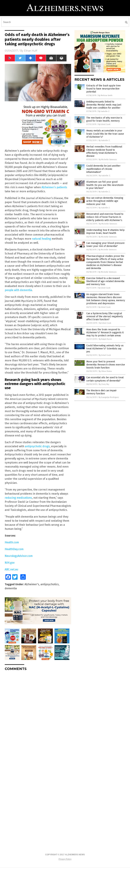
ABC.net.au (11, 569)
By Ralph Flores (105, 339)
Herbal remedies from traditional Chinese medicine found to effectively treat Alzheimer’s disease (104, 151)
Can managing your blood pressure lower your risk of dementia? (105, 245)
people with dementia (18, 290)
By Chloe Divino (105, 371)
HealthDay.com (14, 549)
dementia (11, 588)
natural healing (41, 238)
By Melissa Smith (105, 95)
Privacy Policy (65, 859)
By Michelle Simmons (108, 159)
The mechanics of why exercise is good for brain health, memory (104, 119)
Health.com (12, 542)
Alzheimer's (32, 584)
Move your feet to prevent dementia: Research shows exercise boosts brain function (105, 364)
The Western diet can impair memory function (101, 392)
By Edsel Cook (104, 124)
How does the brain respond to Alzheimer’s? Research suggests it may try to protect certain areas (105, 332)
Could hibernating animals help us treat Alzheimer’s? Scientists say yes (105, 348)
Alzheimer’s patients (54, 187)
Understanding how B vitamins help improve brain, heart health (105, 232)
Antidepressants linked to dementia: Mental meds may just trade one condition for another (103, 104)
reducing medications (18, 497)
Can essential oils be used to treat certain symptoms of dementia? (105, 379)
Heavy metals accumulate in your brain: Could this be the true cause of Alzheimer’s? (105, 133)
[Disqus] (38, 715)
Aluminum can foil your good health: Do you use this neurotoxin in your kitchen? (104, 184)
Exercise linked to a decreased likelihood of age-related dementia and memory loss (105, 281)
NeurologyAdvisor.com (19, 556)
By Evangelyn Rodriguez (109, 397)
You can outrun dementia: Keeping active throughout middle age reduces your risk (104, 200)
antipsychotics (49, 584)
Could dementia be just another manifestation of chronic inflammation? (103, 168)
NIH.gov (10, 562)
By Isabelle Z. (104, 111)
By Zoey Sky (104, 384)
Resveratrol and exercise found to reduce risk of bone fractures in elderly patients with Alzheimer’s (104, 217)
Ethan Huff (30, 50)
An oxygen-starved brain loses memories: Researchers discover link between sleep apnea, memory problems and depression (105, 299)
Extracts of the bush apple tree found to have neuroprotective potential (103, 88)
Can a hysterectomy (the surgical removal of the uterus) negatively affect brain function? (104, 316)
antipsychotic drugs (37, 446)
